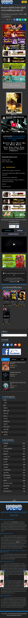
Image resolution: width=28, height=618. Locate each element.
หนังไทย (5, 434)
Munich (17, 147)
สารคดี (5, 462)
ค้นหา (25, 335)
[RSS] (19, 344)
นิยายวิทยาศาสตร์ (7, 483)
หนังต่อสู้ (5, 443)
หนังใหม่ (5, 432)
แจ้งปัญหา (20, 230)
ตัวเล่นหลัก (8, 230)
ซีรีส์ (4, 405)
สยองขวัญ (6, 472)
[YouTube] (15, 344)
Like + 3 (13, 226)
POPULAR (14, 359)
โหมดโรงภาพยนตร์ (14, 234)
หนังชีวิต (19, 143)
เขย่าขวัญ (19, 144)
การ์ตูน (5, 402)
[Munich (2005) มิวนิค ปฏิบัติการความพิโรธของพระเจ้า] (12, 20)
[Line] (25, 20)
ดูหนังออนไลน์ (13, 148)
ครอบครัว (5, 464)
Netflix (5, 400)
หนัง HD (13, 143)
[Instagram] (11, 344)
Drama (6, 147)
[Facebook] (3, 344)
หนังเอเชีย (5, 429)
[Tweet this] (17, 20)
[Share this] (14, 20)
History (11, 147)
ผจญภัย (5, 446)
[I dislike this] (17, 226)
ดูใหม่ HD (5, 413)
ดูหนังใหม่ (17, 542)
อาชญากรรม (6, 456)
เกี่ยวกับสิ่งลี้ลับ (7, 477)
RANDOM (5, 359)
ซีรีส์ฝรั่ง (5, 408)
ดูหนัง (6, 148)
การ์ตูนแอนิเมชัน (7, 448)
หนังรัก (5, 480)
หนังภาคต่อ (6, 426)
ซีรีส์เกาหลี (6, 410)
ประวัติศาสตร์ (6, 16)
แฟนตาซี (5, 467)
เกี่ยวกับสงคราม (7, 491)
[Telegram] (23, 20)
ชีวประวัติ (5, 451)
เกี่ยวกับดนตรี (6, 475)
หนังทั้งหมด (6, 421)
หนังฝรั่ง (13, 144)
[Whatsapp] (20, 20)
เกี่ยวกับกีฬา (6, 485)
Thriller (22, 147)
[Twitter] (7, 344)
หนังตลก (5, 454)
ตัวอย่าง (5, 416)
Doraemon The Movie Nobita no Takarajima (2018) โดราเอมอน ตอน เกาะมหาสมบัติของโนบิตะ (14, 280)
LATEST (22, 359)
